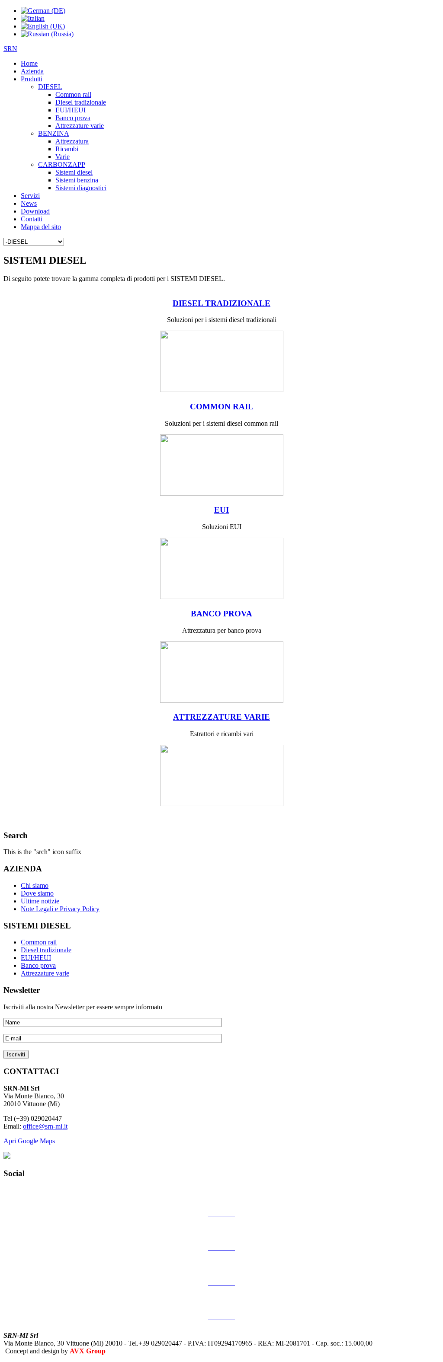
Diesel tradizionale (80, 102)
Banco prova (72, 117)
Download (35, 211)
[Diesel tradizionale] (221, 389)
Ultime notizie (40, 901)
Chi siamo (34, 885)
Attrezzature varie (79, 125)
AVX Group (88, 1351)
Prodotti (31, 79)
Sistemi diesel (74, 172)
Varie (62, 156)
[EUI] (221, 596)
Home (29, 63)
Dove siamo (37, 893)
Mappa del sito (41, 226)
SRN (10, 48)
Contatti (31, 219)
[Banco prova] (221, 700)
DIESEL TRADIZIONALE (221, 303)
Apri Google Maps (29, 1141)
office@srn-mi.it (45, 1126)
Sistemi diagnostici (80, 187)
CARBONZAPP (61, 164)
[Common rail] (221, 493)
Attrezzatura (72, 141)
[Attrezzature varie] (221, 803)
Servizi (30, 195)
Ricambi (66, 149)
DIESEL (50, 86)
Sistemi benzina (76, 180)
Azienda (32, 71)
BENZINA (53, 133)
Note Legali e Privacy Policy (60, 908)
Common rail (73, 94)
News (29, 203)
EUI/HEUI (70, 110)
